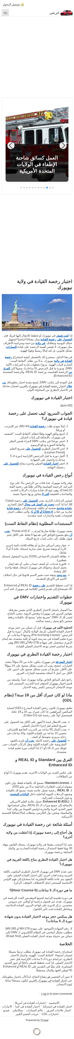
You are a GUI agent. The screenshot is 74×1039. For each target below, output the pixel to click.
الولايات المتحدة (19, 794)
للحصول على (33, 448)
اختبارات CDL (50, 1014)
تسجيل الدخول (11, 4)
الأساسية (54, 1002)
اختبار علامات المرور (58, 1010)
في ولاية (40, 343)
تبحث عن (48, 504)
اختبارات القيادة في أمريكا (30, 1002)
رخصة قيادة (14, 508)
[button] (53, 187)
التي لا (45, 493)
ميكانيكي (17, 1010)
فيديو (6, 1010)
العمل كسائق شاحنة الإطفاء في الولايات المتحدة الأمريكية (37, 164)
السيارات (11, 346)
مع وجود (61, 574)
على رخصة (39, 585)
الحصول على (64, 339)
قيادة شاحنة (64, 508)
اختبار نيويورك (57, 683)
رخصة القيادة (48, 339)
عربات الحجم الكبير (27, 1014)
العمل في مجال (33, 504)
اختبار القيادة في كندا (27, 1006)
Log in (45, 993)
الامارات (7, 1006)
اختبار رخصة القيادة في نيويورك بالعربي (42, 386)
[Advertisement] (37, 55)
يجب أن (29, 740)
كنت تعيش (62, 335)
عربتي (55, 12)
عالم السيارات (34, 1010)
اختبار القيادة (50, 463)
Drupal (44, 1020)
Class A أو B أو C (42, 511)
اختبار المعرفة (64, 661)
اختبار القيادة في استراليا (57, 1006)
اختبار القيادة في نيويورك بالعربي (48, 980)
